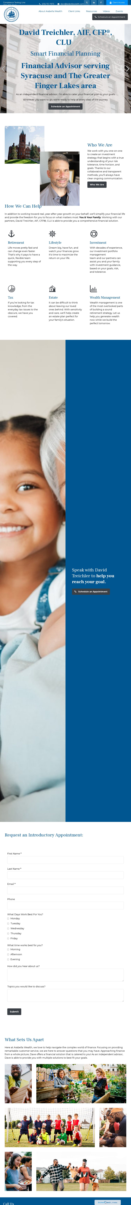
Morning (15, 949)
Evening (15, 959)
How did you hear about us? (23, 966)
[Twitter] (87, 2)
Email (10, 884)
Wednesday (17, 928)
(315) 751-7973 (48, 4)
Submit (14, 1011)
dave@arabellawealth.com (72, 4)
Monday (15, 918)
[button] (50, 11)
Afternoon (16, 954)
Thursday (15, 933)
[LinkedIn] (94, 2)
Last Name (13, 868)
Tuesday (15, 923)
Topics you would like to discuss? (26, 986)
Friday (14, 938)
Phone (11, 899)
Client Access (119, 2)
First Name (13, 853)
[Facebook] (101, 2)
